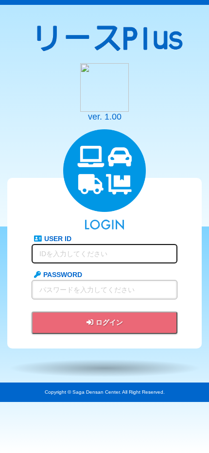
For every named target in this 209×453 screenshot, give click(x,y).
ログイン (109, 322)
